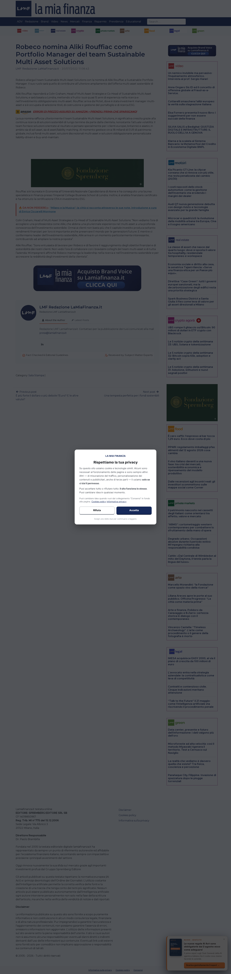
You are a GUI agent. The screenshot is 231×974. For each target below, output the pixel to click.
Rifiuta (97, 510)
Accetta (134, 510)
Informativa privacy (116, 501)
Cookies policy (98, 501)
